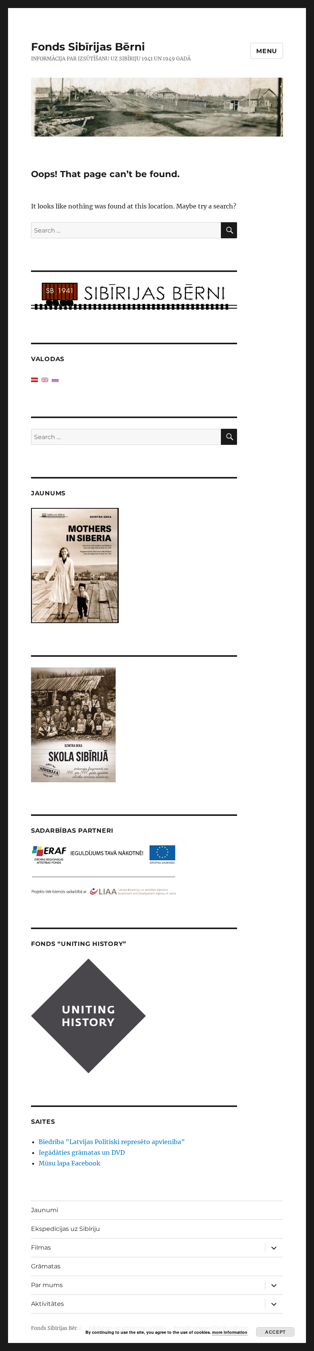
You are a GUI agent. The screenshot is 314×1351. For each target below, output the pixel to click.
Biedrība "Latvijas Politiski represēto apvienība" (112, 1142)
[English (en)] (44, 379)
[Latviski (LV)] (34, 379)
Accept (275, 1331)
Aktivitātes (47, 1303)
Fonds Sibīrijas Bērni (88, 46)
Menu (266, 51)
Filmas (41, 1247)
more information (229, 1332)
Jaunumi (44, 1210)
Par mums (47, 1285)
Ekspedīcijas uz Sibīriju (65, 1228)
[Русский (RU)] (55, 379)
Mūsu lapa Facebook (69, 1163)
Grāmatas (46, 1266)
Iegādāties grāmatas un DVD (82, 1152)
